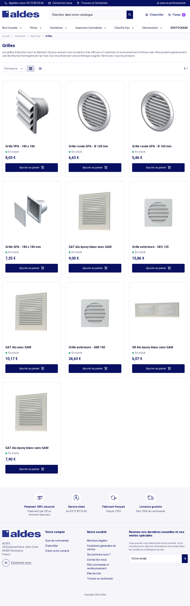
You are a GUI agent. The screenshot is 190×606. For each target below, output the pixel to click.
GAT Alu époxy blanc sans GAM (26, 448)
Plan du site (94, 573)
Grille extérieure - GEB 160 (87, 347)
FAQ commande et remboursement (98, 566)
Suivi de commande (57, 540)
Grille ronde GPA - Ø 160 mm (151, 146)
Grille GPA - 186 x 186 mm (23, 247)
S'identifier (51, 545)
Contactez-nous (60, 3)
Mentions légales (97, 540)
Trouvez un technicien (92, 3)
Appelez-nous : (24, 3)
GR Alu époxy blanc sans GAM (152, 347)
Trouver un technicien (100, 578)
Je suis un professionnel (171, 2)
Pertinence (14, 68)
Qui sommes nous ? (99, 554)
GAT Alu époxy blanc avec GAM (90, 247)
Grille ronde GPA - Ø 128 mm (88, 146)
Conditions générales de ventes (101, 547)
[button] (154, 15)
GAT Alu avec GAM (18, 347)
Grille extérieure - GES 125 (150, 247)
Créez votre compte (57, 550)
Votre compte (55, 532)
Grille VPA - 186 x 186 (20, 146)
